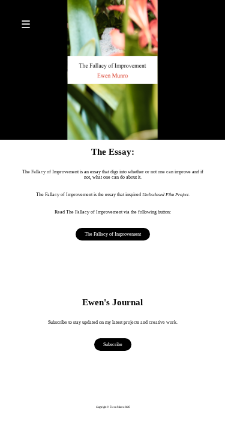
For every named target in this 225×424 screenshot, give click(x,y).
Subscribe (112, 344)
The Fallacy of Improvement (113, 234)
